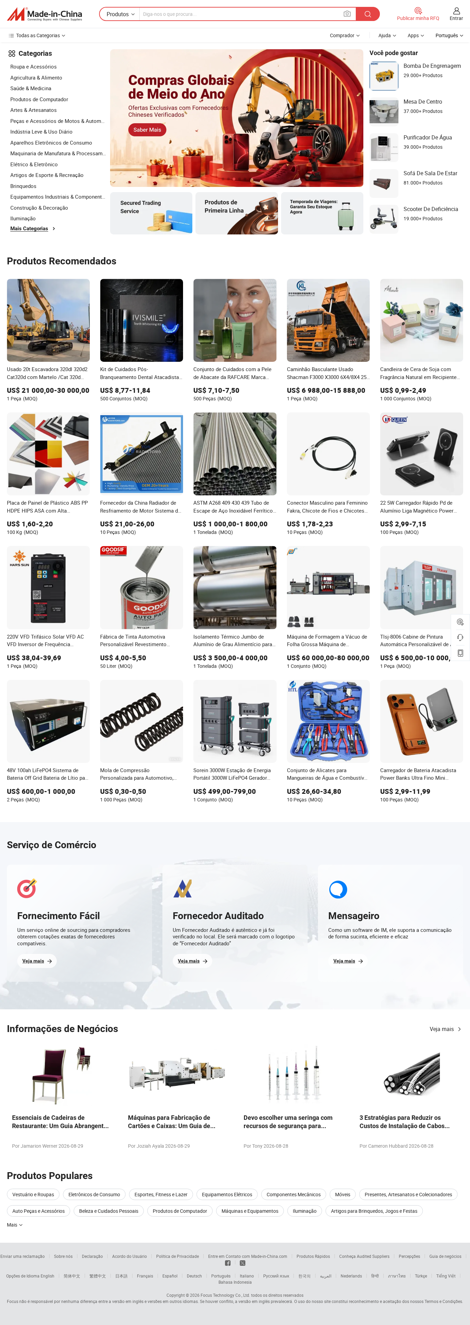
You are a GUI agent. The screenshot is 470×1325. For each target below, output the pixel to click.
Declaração (92, 1256)
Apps (413, 35)
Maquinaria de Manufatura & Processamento (58, 153)
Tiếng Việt (446, 1276)
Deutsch (194, 1276)
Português (221, 1276)
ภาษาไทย (397, 1276)
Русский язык (276, 1276)
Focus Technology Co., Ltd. (225, 1295)
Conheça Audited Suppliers (364, 1256)
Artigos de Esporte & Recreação (47, 174)
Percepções (409, 1256)
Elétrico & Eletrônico (34, 164)
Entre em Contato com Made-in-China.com (247, 1256)
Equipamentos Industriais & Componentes (58, 196)
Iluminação (23, 218)
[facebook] (228, 1262)
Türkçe (421, 1276)
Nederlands (351, 1276)
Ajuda (384, 35)
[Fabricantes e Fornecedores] (44, 14)
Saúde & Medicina (30, 88)
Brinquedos (23, 185)
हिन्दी (375, 1276)
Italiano (247, 1276)
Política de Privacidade (177, 1256)
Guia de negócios (445, 1256)
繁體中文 (97, 1276)
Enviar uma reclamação (22, 1256)
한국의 (304, 1276)
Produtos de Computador (39, 99)
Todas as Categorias (38, 35)
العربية (325, 1276)
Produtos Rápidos (313, 1256)
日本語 (121, 1276)
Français (145, 1276)
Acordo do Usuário (129, 1256)
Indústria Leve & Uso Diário (41, 131)
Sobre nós (63, 1256)
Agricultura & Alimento (36, 77)
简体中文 (72, 1276)
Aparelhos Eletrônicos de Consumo (51, 142)
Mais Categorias (29, 228)
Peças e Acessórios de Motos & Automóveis (58, 120)
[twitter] (242, 1262)
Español (170, 1276)
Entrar (456, 18)
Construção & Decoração (39, 207)
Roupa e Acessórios (33, 66)
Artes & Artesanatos (33, 109)
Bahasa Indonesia (235, 1282)
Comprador (342, 35)
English (47, 1276)
